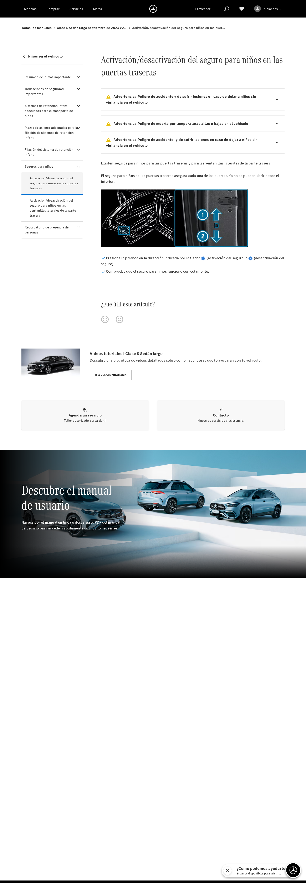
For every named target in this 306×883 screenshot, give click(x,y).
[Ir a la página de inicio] (153, 9)
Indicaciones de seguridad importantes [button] (44, 91)
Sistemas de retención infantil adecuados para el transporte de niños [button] (49, 111)
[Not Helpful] (119, 319)
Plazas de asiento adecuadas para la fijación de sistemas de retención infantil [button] (51, 132)
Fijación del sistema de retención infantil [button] (49, 152)
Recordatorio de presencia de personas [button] (47, 230)
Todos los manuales (36, 28)
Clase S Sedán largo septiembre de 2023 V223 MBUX (92, 28)
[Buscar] (226, 8)
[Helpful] (105, 319)
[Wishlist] (241, 8)
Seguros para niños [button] (39, 166)
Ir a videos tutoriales (111, 375)
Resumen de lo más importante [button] (48, 77)
